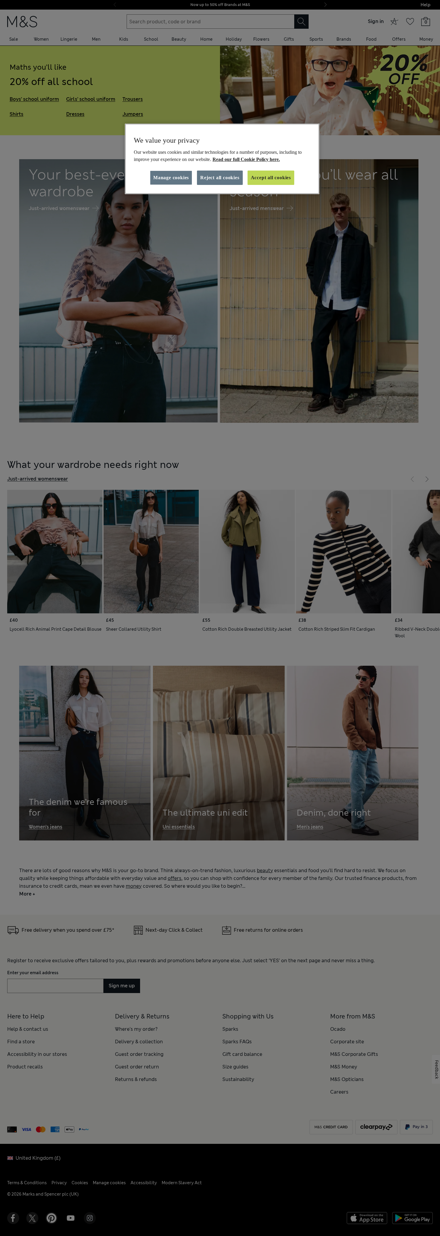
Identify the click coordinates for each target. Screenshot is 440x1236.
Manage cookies (171, 177)
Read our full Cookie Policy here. (246, 159)
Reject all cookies (219, 177)
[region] (222, 159)
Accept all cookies (271, 177)
